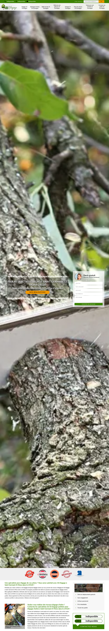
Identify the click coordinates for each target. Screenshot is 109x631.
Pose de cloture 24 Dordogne (78, 7)
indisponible (10, 1)
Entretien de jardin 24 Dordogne (102, 7)
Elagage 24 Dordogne (24, 7)
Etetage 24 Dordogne (68, 7)
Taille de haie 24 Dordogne (46, 7)
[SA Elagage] (9, 6)
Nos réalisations (37, 292)
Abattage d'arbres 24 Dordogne (34, 7)
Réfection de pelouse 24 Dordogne (57, 7)
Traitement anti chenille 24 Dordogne (90, 7)
